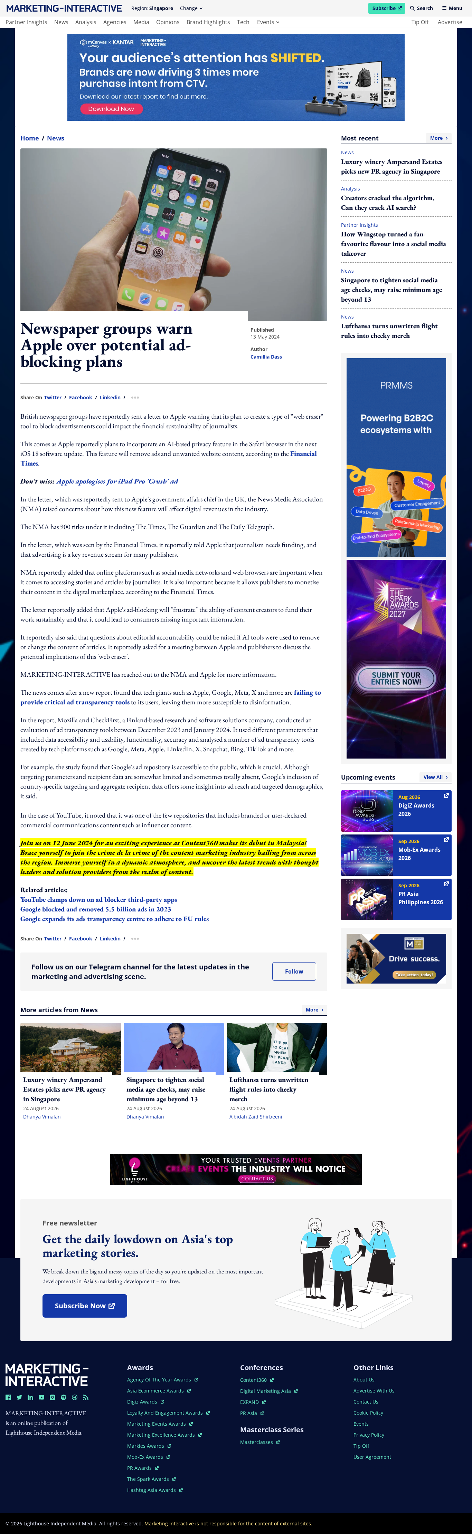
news (61, 22)
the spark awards (151, 1479)
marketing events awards (157, 1423)
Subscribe (388, 9)
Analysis (350, 188)
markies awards (149, 1446)
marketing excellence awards (161, 1435)
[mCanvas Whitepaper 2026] (236, 77)
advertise (450, 22)
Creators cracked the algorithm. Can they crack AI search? (387, 202)
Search (425, 8)
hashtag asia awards (152, 1490)
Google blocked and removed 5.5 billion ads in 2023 (95, 909)
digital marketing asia (266, 1391)
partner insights (26, 22)
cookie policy (368, 1412)
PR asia (252, 1413)
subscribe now (91, 1308)
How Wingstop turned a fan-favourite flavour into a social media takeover (393, 243)
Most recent (392, 138)
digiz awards (145, 1401)
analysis (85, 22)
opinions (168, 22)
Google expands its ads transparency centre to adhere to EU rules (114, 918)
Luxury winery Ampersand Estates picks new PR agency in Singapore (391, 166)
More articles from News (169, 1010)
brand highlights (208, 22)
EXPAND (253, 1402)
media (141, 22)
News (55, 138)
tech (243, 22)
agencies (114, 22)
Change (189, 8)
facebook (80, 397)
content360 (257, 1380)
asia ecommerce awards (156, 1390)
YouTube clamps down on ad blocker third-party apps (99, 899)
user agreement (372, 1457)
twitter (53, 397)
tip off (420, 22)
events (265, 22)
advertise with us (374, 1390)
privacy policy (368, 1435)
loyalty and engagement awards (165, 1412)
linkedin (110, 397)
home (29, 138)
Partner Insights (359, 225)
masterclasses (260, 1442)
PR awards (143, 1468)
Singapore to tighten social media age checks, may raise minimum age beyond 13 (391, 289)
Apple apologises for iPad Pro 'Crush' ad (117, 481)
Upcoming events (392, 777)
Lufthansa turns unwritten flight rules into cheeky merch (389, 330)
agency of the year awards (159, 1379)
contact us (365, 1401)
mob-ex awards (148, 1457)
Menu (455, 8)
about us (364, 1379)
